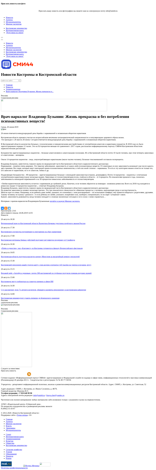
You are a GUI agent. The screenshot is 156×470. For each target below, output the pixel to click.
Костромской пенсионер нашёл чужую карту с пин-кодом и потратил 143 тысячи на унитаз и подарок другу (46, 265)
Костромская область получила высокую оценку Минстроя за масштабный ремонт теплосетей (40, 257)
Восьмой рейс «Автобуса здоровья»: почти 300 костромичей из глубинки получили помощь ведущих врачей (46, 273)
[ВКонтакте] (2, 208)
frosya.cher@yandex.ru (55, 395)
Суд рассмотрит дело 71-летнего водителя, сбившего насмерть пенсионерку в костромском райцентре (43, 290)
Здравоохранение (13, 89)
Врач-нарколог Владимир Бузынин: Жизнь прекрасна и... (30, 91)
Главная (9, 85)
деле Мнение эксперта (70, 201)
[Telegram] (9, 208)
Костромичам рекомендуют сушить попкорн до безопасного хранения (30, 298)
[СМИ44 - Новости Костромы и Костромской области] (17, 68)
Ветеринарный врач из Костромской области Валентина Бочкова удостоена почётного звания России (43, 223)
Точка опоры (22, 415)
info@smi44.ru (39, 395)
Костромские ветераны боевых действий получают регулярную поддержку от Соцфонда (38, 240)
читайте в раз (55, 201)
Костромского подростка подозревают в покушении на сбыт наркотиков (31, 232)
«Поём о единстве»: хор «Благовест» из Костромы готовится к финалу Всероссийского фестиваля (42, 248)
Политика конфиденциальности (14, 468)
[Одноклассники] (5, 208)
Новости (9, 87)
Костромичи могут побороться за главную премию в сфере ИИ (27, 281)
